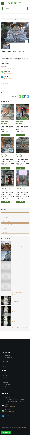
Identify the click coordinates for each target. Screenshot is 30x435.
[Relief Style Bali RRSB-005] (7, 178)
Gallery (16, 342)
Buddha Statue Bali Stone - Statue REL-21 (20, 310)
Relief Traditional (7, 225)
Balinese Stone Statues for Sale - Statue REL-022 (19, 300)
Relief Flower (6, 217)
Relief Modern (6, 221)
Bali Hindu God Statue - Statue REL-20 (19, 320)
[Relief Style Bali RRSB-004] (22, 178)
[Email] (2, 66)
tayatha (25, 427)
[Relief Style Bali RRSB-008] (22, 112)
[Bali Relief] (15, 3)
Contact (5, 388)
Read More (5, 135)
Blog (21, 342)
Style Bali (9, 19)
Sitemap (9, 342)
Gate (4, 214)
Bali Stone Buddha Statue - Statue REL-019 (20, 328)
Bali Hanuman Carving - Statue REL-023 (19, 293)
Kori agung (19, 256)
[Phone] (2, 76)
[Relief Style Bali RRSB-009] (7, 112)
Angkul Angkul (20, 246)
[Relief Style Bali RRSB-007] (7, 145)
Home (4, 19)
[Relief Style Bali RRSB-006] (22, 145)
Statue (4, 228)
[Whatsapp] (2, 71)
